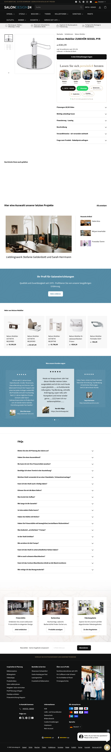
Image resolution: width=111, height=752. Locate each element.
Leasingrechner (37, 678)
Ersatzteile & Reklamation (40, 681)
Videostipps (11, 678)
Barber (21, 20)
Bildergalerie (11, 674)
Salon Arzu (96, 221)
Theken (48, 14)
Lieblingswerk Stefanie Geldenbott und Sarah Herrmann (38, 257)
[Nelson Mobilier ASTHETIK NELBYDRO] (34, 332)
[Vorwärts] (8, 72)
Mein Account (48, 728)
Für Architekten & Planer (65, 678)
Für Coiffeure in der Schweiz (66, 674)
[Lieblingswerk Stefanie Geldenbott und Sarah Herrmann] (39, 234)
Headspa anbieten (13, 694)
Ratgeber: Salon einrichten (16, 688)
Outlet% (10, 20)
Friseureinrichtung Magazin (16, 697)
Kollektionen (61, 14)
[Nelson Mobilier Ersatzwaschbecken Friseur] (76, 332)
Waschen (35, 14)
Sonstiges (77, 14)
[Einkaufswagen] (105, 7)
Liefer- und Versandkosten (52, 712)
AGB (45, 709)
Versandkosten (64, 49)
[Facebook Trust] (63, 737)
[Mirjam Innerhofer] (85, 233)
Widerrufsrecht (49, 718)
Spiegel (10, 14)
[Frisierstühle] (21, 607)
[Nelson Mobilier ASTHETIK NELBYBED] (13, 332)
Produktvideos (11, 681)
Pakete (90, 14)
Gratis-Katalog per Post (39, 674)
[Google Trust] (48, 737)
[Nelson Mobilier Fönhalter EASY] (97, 330)
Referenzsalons (12, 671)
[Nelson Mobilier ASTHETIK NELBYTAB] (55, 332)
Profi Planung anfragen (14, 691)
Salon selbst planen (13, 684)
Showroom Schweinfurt (39, 671)
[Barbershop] (55, 607)
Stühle (22, 14)
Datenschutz (48, 715)
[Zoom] (34, 54)
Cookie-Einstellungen (51, 722)
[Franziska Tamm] (85, 243)
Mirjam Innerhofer (99, 231)
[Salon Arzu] (85, 223)
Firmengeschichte (63, 681)
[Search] (81, 7)
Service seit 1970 (51, 20)
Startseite (60, 34)
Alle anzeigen (102, 205)
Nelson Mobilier (80, 34)
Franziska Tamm (98, 241)
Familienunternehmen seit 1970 (67, 671)
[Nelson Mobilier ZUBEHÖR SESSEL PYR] (12, 181)
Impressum (47, 725)
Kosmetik (34, 20)
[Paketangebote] (90, 607)
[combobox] (59, 7)
